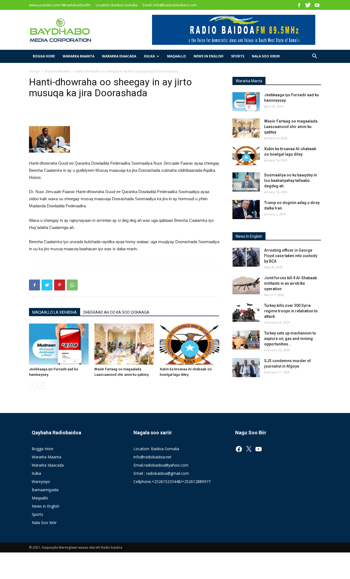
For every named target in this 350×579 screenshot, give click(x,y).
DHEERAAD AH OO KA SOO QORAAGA (116, 312)
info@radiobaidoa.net (152, 456)
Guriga (34, 71)
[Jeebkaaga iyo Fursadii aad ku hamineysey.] (59, 344)
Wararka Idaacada (119, 56)
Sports (237, 56)
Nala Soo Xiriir (266, 56)
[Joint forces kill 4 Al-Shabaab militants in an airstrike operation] (246, 284)
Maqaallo (176, 56)
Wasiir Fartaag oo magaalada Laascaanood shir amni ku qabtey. (290, 126)
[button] (314, 56)
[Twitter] (308, 5)
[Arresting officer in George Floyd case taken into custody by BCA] (246, 257)
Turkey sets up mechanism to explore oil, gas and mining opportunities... (290, 338)
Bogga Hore (44, 56)
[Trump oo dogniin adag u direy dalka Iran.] (246, 209)
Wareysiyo (41, 481)
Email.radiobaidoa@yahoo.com (160, 465)
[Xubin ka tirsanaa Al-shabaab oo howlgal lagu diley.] (189, 344)
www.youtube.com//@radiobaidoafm (60, 4)
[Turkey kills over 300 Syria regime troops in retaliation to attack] (246, 312)
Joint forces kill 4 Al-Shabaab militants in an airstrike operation (290, 283)
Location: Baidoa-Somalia (117, 4)
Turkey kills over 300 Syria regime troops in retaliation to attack (291, 311)
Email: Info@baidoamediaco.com (170, 4)
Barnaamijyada (45, 489)
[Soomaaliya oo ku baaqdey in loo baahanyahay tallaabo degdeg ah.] (246, 181)
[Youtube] (317, 5)
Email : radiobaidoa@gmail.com (161, 473)
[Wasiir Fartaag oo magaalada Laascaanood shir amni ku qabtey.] (124, 344)
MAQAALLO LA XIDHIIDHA (54, 312)
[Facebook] (299, 5)
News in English (208, 56)
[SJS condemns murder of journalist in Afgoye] (246, 367)
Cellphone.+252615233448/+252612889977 (172, 481)
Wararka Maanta (78, 56)
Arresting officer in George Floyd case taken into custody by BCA (290, 255)
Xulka (149, 56)
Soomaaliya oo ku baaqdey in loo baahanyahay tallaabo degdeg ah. (290, 180)
